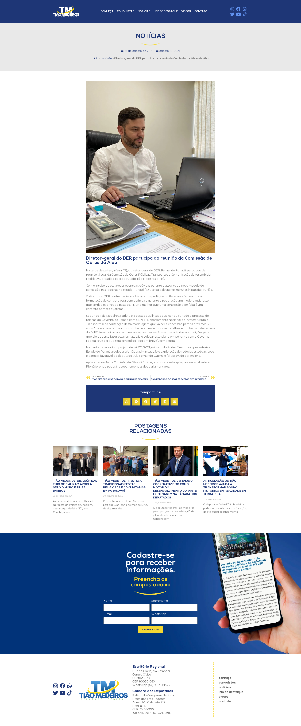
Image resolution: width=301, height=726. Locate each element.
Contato (200, 11)
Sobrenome (159, 600)
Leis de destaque (166, 11)
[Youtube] (238, 14)
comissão (106, 58)
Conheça (107, 11)
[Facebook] (238, 9)
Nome (107, 600)
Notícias (144, 11)
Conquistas (125, 11)
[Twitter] (232, 14)
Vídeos (186, 11)
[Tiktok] (244, 14)
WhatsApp (158, 614)
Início (95, 58)
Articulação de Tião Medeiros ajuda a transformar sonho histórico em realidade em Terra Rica (224, 488)
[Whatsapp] (244, 9)
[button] (126, 401)
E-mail (107, 614)
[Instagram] (232, 9)
